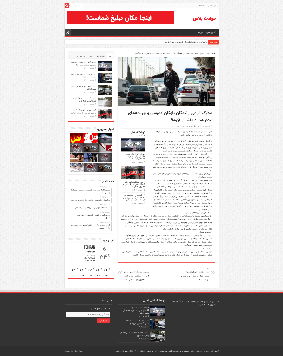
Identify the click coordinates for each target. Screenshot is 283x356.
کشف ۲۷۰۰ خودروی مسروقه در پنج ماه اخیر (83, 88)
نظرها (91, 56)
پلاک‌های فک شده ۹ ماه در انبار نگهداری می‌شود (83, 75)
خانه (211, 53)
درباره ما (202, 5)
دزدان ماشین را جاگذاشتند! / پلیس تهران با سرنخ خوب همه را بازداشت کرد (195, 274)
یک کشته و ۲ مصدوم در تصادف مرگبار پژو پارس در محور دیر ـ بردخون (134, 197)
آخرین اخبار (212, 5)
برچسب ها (80, 56)
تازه (110, 56)
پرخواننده (101, 56)
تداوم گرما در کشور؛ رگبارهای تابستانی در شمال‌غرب (186, 42)
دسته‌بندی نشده (201, 53)
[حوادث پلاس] (204, 18)
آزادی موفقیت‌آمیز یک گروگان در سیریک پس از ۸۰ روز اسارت (134, 184)
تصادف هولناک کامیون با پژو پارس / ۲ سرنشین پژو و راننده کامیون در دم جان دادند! (137, 274)
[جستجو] (67, 5)
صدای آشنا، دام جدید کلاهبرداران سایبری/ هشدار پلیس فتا (135, 156)
